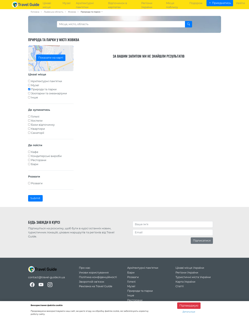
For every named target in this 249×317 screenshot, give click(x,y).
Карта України (185, 281)
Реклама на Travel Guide (95, 286)
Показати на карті (50, 57)
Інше (34, 97)
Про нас (84, 267)
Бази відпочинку (43, 124)
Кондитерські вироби (46, 156)
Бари (34, 164)
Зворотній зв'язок (91, 281)
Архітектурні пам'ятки (46, 81)
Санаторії (37, 132)
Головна (35, 11)
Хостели (37, 120)
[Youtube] (41, 285)
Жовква (72, 11)
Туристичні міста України (193, 277)
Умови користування (94, 272)
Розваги (37, 183)
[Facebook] (32, 285)
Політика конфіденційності (98, 277)
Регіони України (186, 272)
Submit (35, 198)
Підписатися (202, 240)
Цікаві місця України (189, 267)
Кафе (34, 152)
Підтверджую (188, 305)
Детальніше (189, 311)
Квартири (38, 128)
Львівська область (53, 11)
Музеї (35, 85)
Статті (179, 286)
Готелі (35, 116)
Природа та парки (44, 89)
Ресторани (38, 160)
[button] (91, 11)
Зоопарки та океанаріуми (49, 93)
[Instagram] (50, 285)
